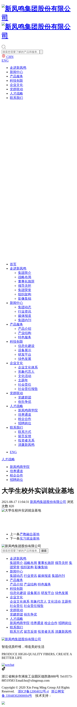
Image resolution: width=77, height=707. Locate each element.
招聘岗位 (24, 423)
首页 (13, 264)
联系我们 (16, 97)
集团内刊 (24, 320)
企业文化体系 (28, 367)
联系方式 (24, 432)
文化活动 (24, 376)
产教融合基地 (29, 534)
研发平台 (24, 354)
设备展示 (24, 350)
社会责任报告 (28, 389)
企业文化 (16, 85)
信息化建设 (26, 346)
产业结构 (24, 333)
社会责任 (24, 384)
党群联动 (16, 89)
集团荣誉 (24, 290)
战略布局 (24, 277)
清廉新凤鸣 (26, 444)
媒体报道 (24, 315)
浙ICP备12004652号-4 (33, 691)
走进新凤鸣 (18, 67)
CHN (10, 57)
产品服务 (16, 76)
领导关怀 (24, 285)
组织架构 (24, 294)
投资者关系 (26, 440)
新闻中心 (16, 72)
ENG (5, 60)
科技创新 (16, 80)
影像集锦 (24, 298)
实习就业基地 (29, 538)
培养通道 (24, 414)
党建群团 (24, 397)
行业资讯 (24, 311)
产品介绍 (24, 328)
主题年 (23, 380)
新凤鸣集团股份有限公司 (48, 502)
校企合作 (24, 419)
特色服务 (24, 337)
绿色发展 (24, 358)
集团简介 (24, 272)
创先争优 (24, 401)
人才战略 (16, 93)
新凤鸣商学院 (28, 410)
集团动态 (24, 307)
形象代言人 (26, 371)
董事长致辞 (26, 281)
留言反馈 (24, 436)
